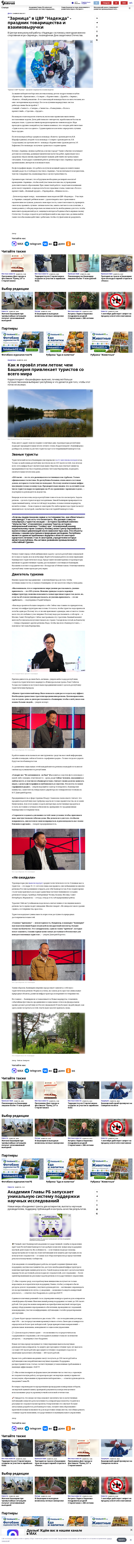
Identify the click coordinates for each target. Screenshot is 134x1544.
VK (96, 3)
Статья (5, 7)
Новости (11, 1187)
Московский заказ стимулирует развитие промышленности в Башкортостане (106, 8)
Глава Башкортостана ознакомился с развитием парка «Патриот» (75, 8)
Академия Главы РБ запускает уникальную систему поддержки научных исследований (41, 8)
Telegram (106, 3)
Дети (10, 13)
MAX (124, 3)
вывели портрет (36, 883)
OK (116, 3)
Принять (121, 1540)
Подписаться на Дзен (85, 3)
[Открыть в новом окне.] (17, 243)
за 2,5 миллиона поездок (67, 460)
